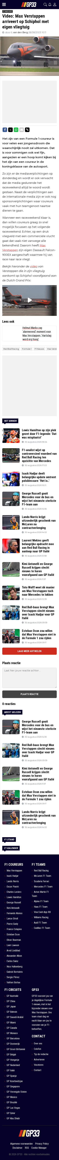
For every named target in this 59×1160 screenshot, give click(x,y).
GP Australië (12, 996)
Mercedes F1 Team (43, 886)
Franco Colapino (14, 929)
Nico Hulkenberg (14, 966)
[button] (45, 4)
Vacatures (38, 1064)
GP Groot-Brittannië (16, 1049)
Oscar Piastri (13, 886)
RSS (27, 1147)
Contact (37, 1070)
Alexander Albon (14, 955)
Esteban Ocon (13, 934)
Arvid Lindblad (13, 950)
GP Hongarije (13, 1059)
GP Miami (11, 1022)
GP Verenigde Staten (17, 1091)
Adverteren (39, 1059)
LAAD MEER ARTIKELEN (29, 651)
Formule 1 (26, 349)
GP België (11, 1054)
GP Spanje (12, 1075)
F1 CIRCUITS (13, 990)
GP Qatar (11, 1113)
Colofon (37, 1048)
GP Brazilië (12, 1102)
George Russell (14, 902)
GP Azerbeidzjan (15, 1081)
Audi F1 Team (40, 922)
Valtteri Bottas (13, 982)
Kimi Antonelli (13, 908)
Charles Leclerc (14, 891)
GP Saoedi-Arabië (15, 1017)
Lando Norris (13, 881)
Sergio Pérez (13, 977)
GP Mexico (12, 1097)
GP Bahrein (12, 1011)
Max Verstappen (14, 870)
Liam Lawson (13, 945)
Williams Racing (41, 917)
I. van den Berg (19, 32)
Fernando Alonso (14, 913)
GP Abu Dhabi (13, 1118)
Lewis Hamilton (14, 897)
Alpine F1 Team (41, 901)
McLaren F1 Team (42, 875)
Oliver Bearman (14, 939)
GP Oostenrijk (13, 1043)
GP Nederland (13, 1065)
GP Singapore (13, 1086)
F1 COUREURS (14, 864)
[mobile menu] (4, 4)
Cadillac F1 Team (42, 928)
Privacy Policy (42, 1143)
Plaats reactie (29, 694)
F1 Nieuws (39, 349)
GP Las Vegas (13, 1107)
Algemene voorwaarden (21, 1143)
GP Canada (12, 1027)
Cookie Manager (39, 1147)
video (33, 266)
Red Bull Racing (11, 349)
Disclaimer (17, 1147)
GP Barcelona (13, 1038)
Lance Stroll (12, 918)
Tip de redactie (41, 1054)
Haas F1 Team (41, 906)
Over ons (38, 1043)
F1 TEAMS (38, 864)
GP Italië (11, 1070)
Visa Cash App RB (42, 912)
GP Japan (11, 1006)
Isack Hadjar (12, 875)
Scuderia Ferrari (41, 881)
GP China (11, 1001)
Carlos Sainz (12, 961)
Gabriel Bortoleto (15, 971)
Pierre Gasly (12, 923)
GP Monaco (12, 1033)
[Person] (55, 4)
